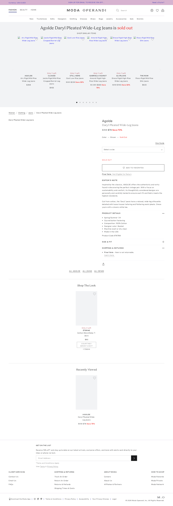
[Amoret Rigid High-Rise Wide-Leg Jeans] (98, 53)
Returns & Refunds (62, 484)
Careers (107, 477)
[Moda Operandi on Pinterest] (41, 499)
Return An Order (61, 481)
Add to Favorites (135, 168)
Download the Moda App (20, 499)
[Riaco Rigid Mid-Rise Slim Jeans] (144, 53)
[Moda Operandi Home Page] (86, 10)
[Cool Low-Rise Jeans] (75, 53)
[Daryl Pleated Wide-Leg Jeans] (86, 392)
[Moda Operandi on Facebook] (38, 499)
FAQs (11, 484)
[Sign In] (152, 10)
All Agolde (74, 271)
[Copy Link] (133, 264)
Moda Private (157, 481)
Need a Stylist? (158, 2)
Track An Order (60, 477)
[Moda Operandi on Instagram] (35, 499)
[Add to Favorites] (36, 39)
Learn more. (109, 255)
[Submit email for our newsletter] (134, 458)
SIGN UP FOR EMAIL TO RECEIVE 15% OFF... (86, 2)
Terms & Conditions (53, 499)
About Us (108, 481)
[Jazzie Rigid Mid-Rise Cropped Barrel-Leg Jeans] (51, 53)
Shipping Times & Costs (64, 488)
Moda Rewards (157, 477)
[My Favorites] (157, 10)
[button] (76, 102)
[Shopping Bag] (162, 10)
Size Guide (159, 143)
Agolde (107, 121)
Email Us (12, 481)
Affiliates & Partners (113, 484)
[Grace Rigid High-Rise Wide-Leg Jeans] (121, 53)
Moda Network (157, 484)
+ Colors (86, 349)
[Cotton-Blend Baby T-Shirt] (86, 308)
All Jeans (87, 271)
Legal (114, 499)
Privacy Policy (70, 499)
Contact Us (13, 477)
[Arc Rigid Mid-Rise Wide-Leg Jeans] (28, 53)
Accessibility (84, 499)
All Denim (99, 271)
